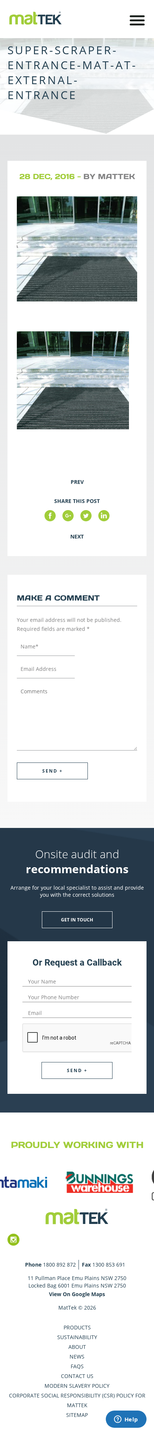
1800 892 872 (59, 1264)
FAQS (77, 1366)
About (77, 1346)
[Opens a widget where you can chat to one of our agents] (126, 1420)
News (77, 1356)
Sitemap (77, 1414)
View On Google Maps (77, 1294)
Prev (77, 481)
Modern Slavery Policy (77, 1385)
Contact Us (77, 1376)
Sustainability (77, 1337)
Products (77, 1327)
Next (77, 536)
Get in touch (77, 920)
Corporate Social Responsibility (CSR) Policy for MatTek (77, 1400)
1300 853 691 (108, 1264)
